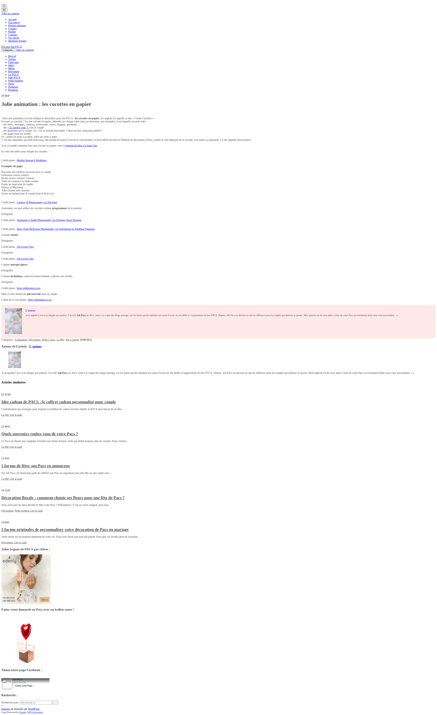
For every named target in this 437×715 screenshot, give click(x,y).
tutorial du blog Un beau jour (81, 145)
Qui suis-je (14, 22)
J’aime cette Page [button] (23, 686)
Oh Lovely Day (25, 246)
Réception (13, 71)
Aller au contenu (10, 13)
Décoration (34, 339)
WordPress (34, 708)
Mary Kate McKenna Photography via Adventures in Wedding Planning (56, 229)
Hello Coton (48, 339)
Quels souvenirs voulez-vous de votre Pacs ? (39, 434)
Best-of (12, 56)
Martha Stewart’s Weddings (31, 160)
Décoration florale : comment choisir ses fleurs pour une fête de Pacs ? (63, 497)
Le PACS (13, 74)
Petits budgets (15, 80)
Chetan (22, 712)
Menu (11, 68)
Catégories (8, 50)
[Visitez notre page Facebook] (7, 684)
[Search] (4, 6)
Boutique (13, 89)
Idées (11, 65)
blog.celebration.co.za (28, 288)
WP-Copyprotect (35, 712)
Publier (12, 31)
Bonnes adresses (17, 25)
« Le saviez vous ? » (19, 127)
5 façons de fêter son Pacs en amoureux (35, 466)
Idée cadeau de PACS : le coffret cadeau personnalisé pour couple (58, 402)
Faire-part (13, 62)
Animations (21, 339)
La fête (60, 339)
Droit (11, 83)
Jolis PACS (14, 77)
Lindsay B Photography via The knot (37, 202)
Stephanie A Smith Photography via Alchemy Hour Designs (49, 220)
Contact (12, 28)
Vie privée (13, 37)
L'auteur (74, 339)
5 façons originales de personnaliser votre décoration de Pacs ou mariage (65, 529)
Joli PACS (19, 681)
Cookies (12, 34)
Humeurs (13, 86)
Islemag (5, 708)
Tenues (12, 59)
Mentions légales (17, 40)
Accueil (12, 19)
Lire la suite (16, 414)
